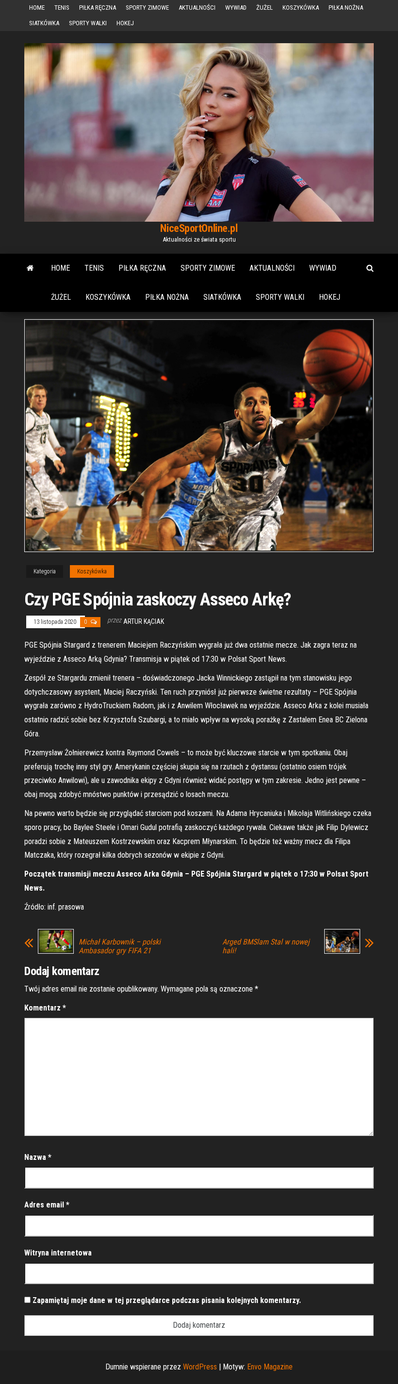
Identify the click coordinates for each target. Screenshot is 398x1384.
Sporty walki (88, 23)
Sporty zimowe (147, 7)
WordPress (200, 1366)
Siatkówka (44, 23)
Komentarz (45, 1007)
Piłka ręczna (97, 7)
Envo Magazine (270, 1366)
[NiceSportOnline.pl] (30, 268)
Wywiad (236, 7)
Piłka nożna (346, 7)
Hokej (125, 23)
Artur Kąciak (143, 621)
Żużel (264, 7)
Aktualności (197, 7)
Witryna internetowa (58, 1252)
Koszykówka (300, 7)
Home (37, 7)
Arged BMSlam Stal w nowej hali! (266, 946)
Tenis (61, 7)
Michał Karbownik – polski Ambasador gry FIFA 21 (120, 946)
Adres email (46, 1204)
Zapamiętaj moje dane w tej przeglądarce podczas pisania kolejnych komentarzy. (167, 1300)
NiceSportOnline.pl (198, 228)
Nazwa (37, 1157)
